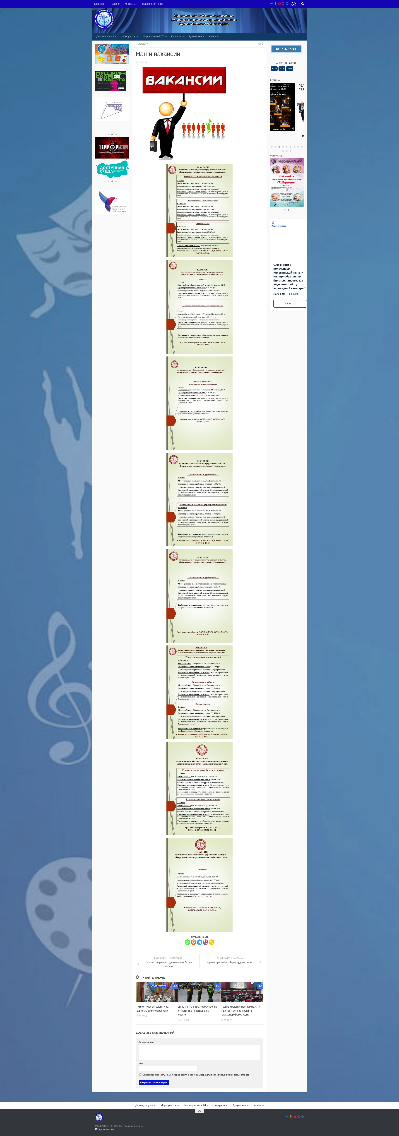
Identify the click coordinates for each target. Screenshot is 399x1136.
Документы (195, 36)
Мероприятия (128, 36)
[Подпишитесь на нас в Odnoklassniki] (275, 3)
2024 (281, 68)
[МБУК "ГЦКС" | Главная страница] (104, 19)
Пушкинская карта (152, 3)
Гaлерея (115, 3)
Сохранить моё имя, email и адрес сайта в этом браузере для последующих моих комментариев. (196, 1074)
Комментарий (146, 1042)
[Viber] (205, 942)
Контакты (130, 3)
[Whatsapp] (187, 942)
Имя (141, 1063)
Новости (142, 44)
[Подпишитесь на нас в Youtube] (279, 3)
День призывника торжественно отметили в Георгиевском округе (197, 1010)
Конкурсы (176, 36)
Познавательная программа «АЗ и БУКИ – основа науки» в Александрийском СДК (240, 1010)
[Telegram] (199, 942)
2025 (274, 68)
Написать (290, 303)
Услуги (212, 36)
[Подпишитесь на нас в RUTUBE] (283, 3)
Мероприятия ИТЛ (153, 36)
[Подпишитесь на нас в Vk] (271, 3)
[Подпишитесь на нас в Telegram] (287, 3)
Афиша (275, 80)
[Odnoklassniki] (193, 942)
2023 (289, 68)
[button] (108, 134)
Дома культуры (105, 36)
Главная (99, 3)
